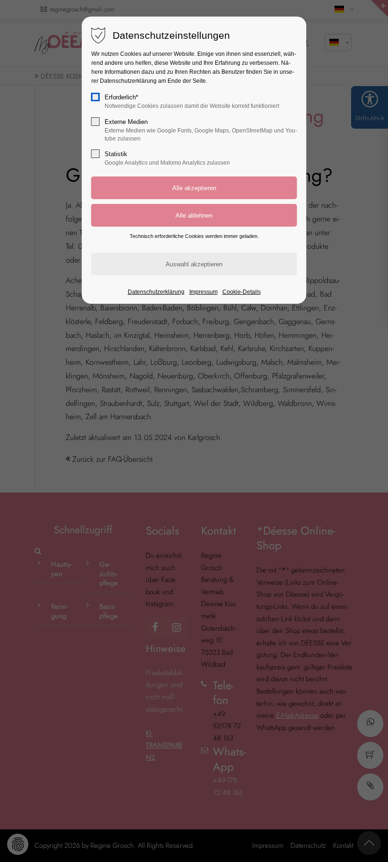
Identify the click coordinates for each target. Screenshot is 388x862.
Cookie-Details (241, 292)
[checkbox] (95, 97)
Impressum (203, 292)
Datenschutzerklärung (156, 292)
